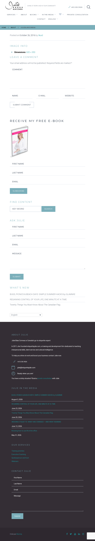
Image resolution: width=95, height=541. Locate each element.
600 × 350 (30, 52)
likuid (40, 35)
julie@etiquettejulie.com (26, 368)
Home (4, 27)
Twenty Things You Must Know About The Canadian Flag (35, 304)
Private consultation (77, 15)
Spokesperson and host (20, 458)
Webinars (15, 461)
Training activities (18, 451)
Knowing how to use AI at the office (24, 431)
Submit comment (22, 105)
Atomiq (19, 534)
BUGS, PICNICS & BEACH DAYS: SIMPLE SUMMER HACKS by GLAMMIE (42, 294)
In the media (48, 15)
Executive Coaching (19, 454)
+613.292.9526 (76, 7)
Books (33, 15)
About (24, 15)
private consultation (44, 378)
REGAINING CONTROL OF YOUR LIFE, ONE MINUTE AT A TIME (38, 299)
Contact (41, 19)
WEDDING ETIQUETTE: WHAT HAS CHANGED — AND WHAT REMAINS (36, 422)
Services (11, 15)
